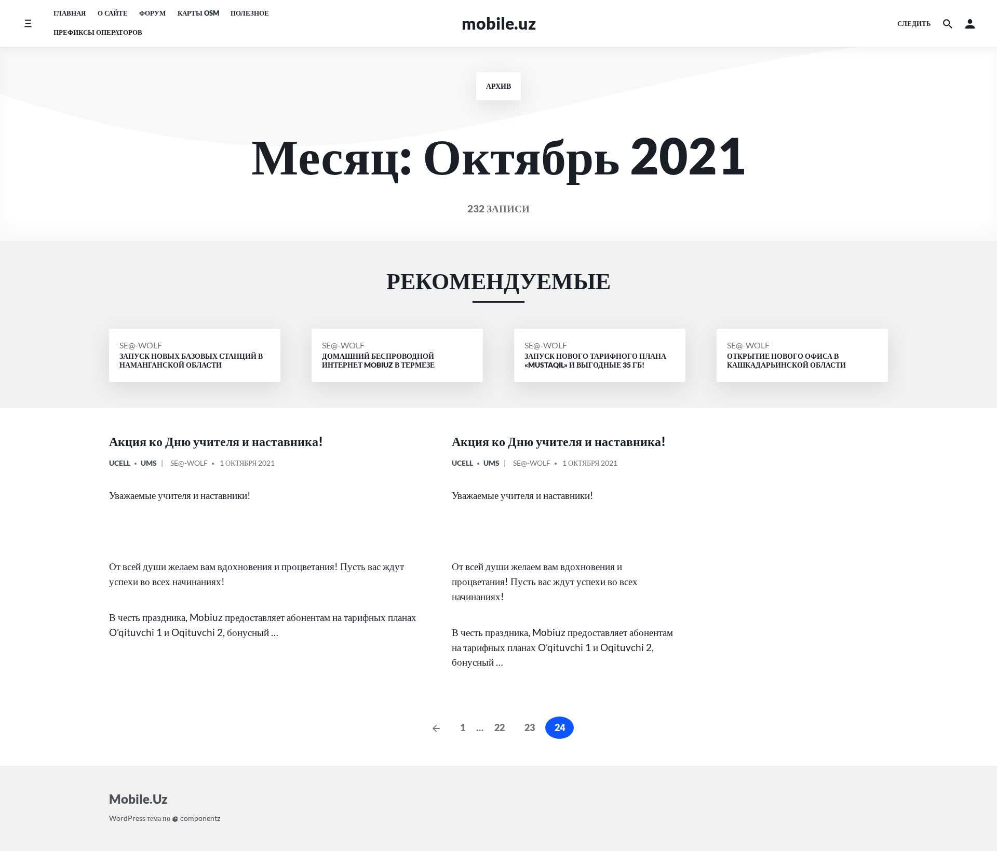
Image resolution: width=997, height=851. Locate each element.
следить (914, 23)
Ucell (119, 462)
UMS (149, 462)
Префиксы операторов (97, 32)
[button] (970, 23)
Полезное (250, 13)
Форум (152, 13)
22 (499, 727)
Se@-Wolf (140, 345)
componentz (199, 818)
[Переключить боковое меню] (27, 23)
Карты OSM (198, 13)
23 (529, 727)
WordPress (127, 818)
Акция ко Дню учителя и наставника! (216, 441)
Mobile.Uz (499, 23)
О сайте (113, 13)
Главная (69, 13)
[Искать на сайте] (948, 23)
